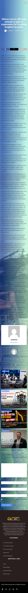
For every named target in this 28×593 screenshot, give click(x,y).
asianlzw (11, 30)
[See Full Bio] (17, 342)
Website (3, 492)
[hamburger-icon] (25, 3)
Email (3, 486)
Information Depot (7, 570)
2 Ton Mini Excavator (8, 542)
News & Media (6, 567)
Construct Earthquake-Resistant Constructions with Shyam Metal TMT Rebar (12, 403)
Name (3, 480)
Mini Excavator (6, 573)
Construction (5, 371)
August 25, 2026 (6, 406)
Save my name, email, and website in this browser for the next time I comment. (15, 500)
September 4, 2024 (19, 30)
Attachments (6, 552)
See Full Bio (13, 342)
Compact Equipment (7, 411)
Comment (4, 462)
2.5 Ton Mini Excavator (8, 546)
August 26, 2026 (6, 386)
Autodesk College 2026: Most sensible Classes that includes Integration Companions (12, 383)
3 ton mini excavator (7, 549)
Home (4, 564)
